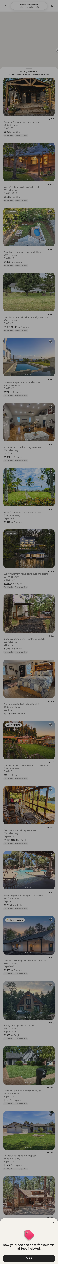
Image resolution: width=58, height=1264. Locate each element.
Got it (29, 1258)
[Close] (53, 1222)
